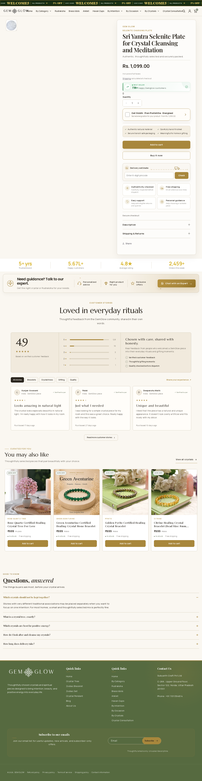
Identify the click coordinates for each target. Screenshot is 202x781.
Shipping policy (82, 772)
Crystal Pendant (74, 696)
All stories (17, 380)
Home (69, 676)
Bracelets (31, 380)
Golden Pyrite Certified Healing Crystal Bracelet (125, 524)
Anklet (115, 696)
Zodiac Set (72, 691)
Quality (73, 380)
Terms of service (65, 772)
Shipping (127, 78)
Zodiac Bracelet (74, 686)
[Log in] (190, 11)
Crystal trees (47, 380)
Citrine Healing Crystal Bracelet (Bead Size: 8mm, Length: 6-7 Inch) (170, 526)
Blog (68, 700)
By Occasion (118, 710)
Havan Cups (118, 700)
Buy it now (156, 155)
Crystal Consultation (123, 720)
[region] (101, 3)
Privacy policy (48, 772)
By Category (118, 681)
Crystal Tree (72, 681)
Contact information (101, 772)
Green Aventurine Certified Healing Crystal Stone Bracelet (75, 524)
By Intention (118, 705)
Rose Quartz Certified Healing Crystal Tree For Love (27, 524)
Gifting (61, 380)
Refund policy (33, 772)
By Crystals (117, 715)
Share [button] (129, 243)
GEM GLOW (19, 772)
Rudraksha (117, 686)
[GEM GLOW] (16, 11)
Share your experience (178, 380)
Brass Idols (117, 691)
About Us (71, 705)
